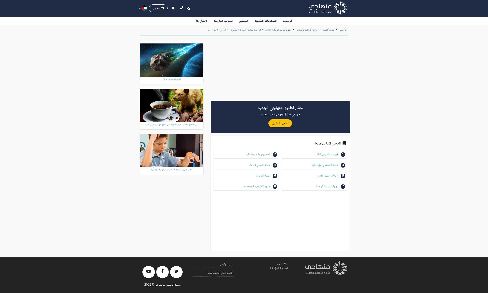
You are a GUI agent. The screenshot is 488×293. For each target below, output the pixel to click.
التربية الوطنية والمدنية (307, 30)
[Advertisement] (280, 69)
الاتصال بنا (201, 21)
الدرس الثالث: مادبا (217, 30)
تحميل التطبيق (280, 123)
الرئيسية (287, 21)
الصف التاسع (329, 30)
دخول (156, 8)
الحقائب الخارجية (223, 21)
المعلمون (243, 21)
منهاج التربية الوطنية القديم (278, 30)
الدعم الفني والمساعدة (220, 273)
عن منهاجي (226, 264)
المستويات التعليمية (265, 21)
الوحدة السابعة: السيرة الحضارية (245, 30)
